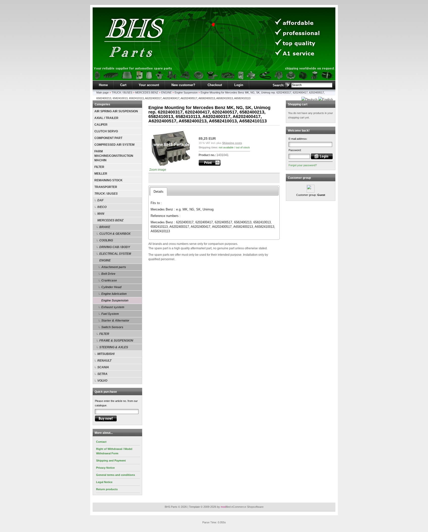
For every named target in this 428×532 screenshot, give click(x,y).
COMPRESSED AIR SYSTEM (114, 144)
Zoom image (157, 169)
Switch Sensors (112, 327)
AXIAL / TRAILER (106, 118)
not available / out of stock (234, 147)
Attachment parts (113, 267)
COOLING (106, 240)
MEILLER (100, 173)
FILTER (99, 167)
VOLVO (102, 380)
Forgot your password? (303, 165)
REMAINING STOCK (108, 180)
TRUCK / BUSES (122, 92)
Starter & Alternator (115, 320)
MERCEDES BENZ (146, 92)
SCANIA (103, 367)
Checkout (215, 85)
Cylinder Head (111, 287)
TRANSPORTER (105, 187)
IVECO (102, 207)
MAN (100, 213)
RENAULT (104, 360)
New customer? (183, 85)
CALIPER (100, 124)
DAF (100, 200)
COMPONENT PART (108, 138)
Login (238, 85)
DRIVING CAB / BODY (114, 247)
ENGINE (166, 92)
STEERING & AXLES (113, 347)
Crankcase (109, 280)
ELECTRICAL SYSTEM (115, 253)
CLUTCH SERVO (106, 131)
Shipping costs (232, 142)
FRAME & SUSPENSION (116, 340)
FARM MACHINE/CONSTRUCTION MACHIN (113, 156)
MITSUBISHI (105, 354)
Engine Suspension (186, 92)
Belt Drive (108, 274)
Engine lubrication (114, 294)
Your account (149, 85)
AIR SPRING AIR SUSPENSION (116, 111)
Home (103, 85)
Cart (123, 85)
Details (158, 191)
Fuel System (110, 314)
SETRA (102, 374)
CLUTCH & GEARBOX (115, 233)
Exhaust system (112, 307)
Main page (102, 92)
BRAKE (104, 227)
